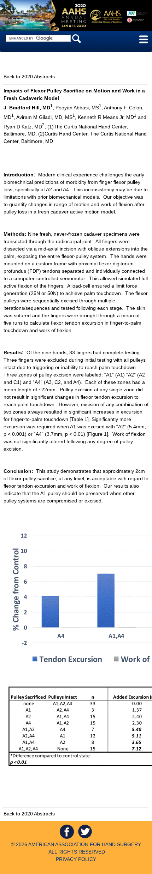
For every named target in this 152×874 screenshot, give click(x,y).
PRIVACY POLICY (76, 859)
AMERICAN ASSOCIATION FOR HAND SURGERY (84, 844)
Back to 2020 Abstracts (29, 76)
